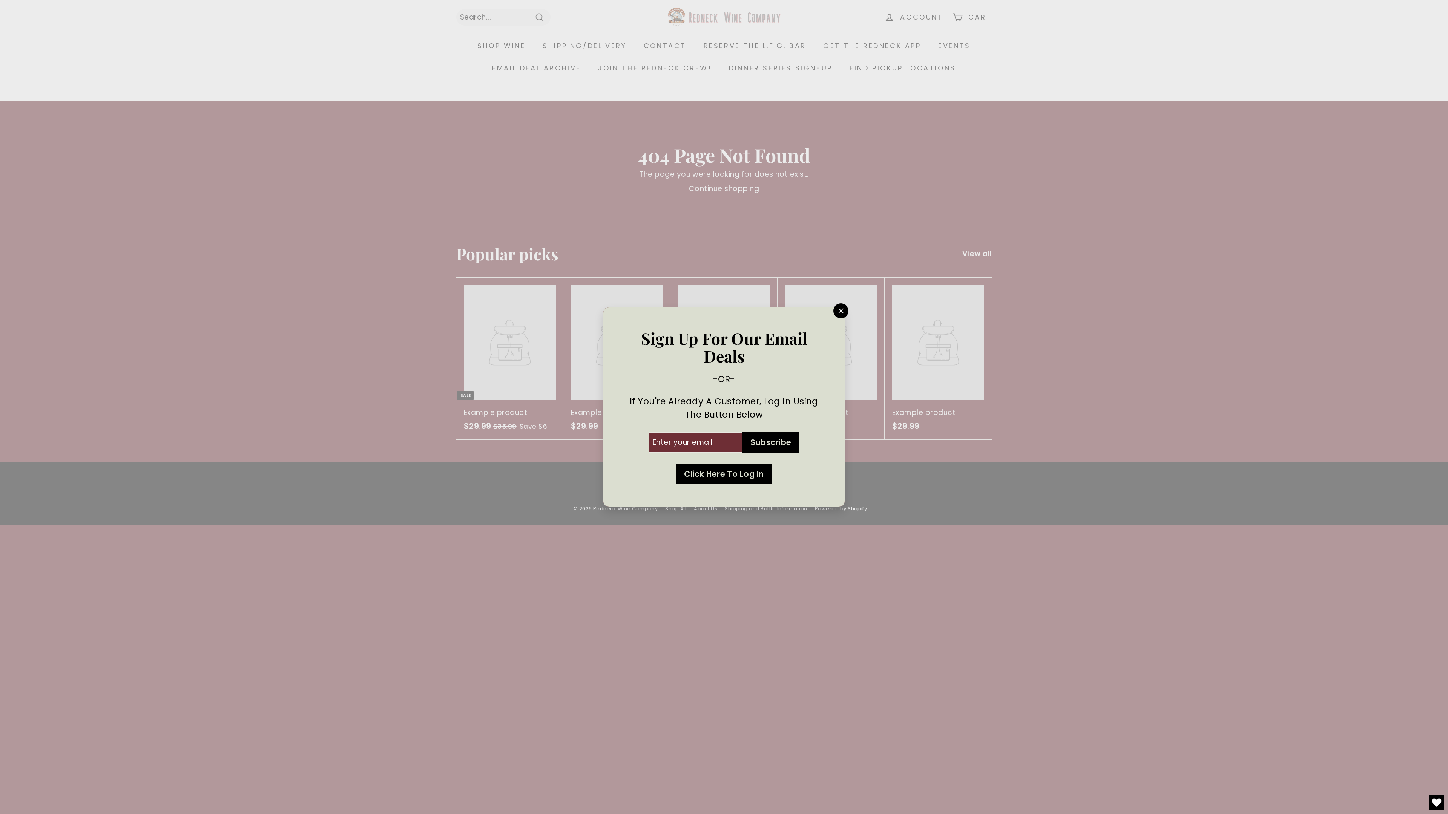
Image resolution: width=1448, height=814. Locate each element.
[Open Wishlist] (1436, 802)
